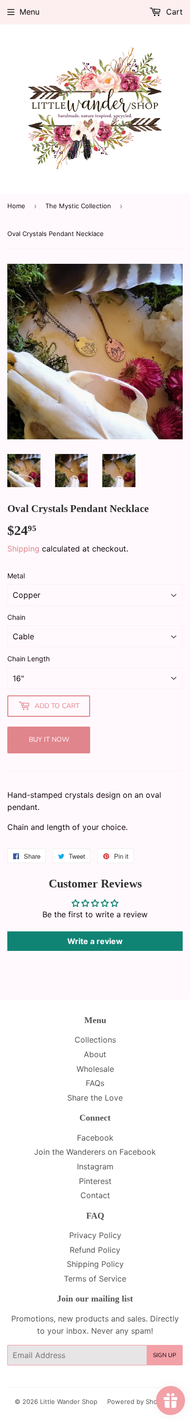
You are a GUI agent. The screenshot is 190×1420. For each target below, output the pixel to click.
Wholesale (95, 1069)
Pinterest (95, 1181)
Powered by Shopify (138, 1401)
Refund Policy (95, 1250)
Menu (29, 12)
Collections (95, 1040)
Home (16, 206)
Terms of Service (95, 1278)
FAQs (95, 1083)
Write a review (95, 941)
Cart (173, 12)
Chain (16, 617)
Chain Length (28, 658)
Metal (16, 576)
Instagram (95, 1166)
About (95, 1054)
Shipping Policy (95, 1264)
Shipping (23, 548)
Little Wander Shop (68, 1401)
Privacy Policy (95, 1235)
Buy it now (49, 739)
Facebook (95, 1138)
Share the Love (95, 1098)
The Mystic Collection (78, 206)
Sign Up (164, 1355)
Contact (95, 1195)
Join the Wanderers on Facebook (95, 1152)
